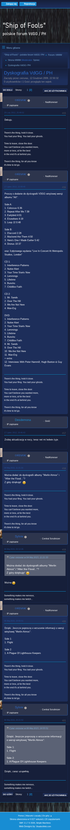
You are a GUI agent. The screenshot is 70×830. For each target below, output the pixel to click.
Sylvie (36, 60)
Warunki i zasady (33, 816)
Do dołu (7, 90)
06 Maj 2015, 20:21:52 (13, 720)
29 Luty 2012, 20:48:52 (14, 112)
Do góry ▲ (47, 816)
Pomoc (21, 816)
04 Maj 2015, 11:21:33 (13, 468)
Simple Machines (43, 823)
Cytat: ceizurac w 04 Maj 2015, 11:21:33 (28, 557)
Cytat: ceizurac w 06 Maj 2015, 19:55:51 (28, 728)
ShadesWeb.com (43, 826)
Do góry (8, 794)
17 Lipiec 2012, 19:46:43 (14, 432)
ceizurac (20, 100)
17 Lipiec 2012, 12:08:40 (14, 187)
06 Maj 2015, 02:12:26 (13, 549)
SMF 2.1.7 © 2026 (27, 823)
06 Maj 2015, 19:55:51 (13, 621)
